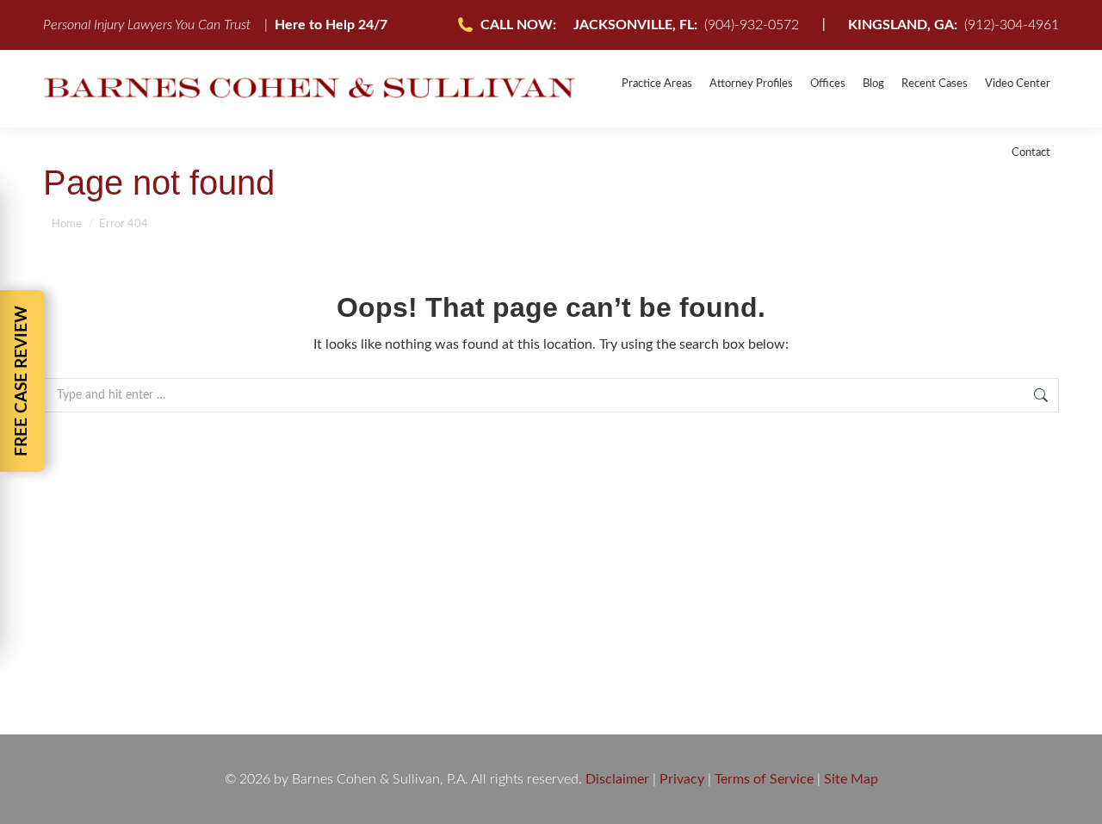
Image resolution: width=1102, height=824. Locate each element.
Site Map (851, 779)
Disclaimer (617, 779)
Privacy (681, 779)
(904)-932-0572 (686, 25)
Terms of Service (764, 779)
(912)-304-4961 (953, 25)
